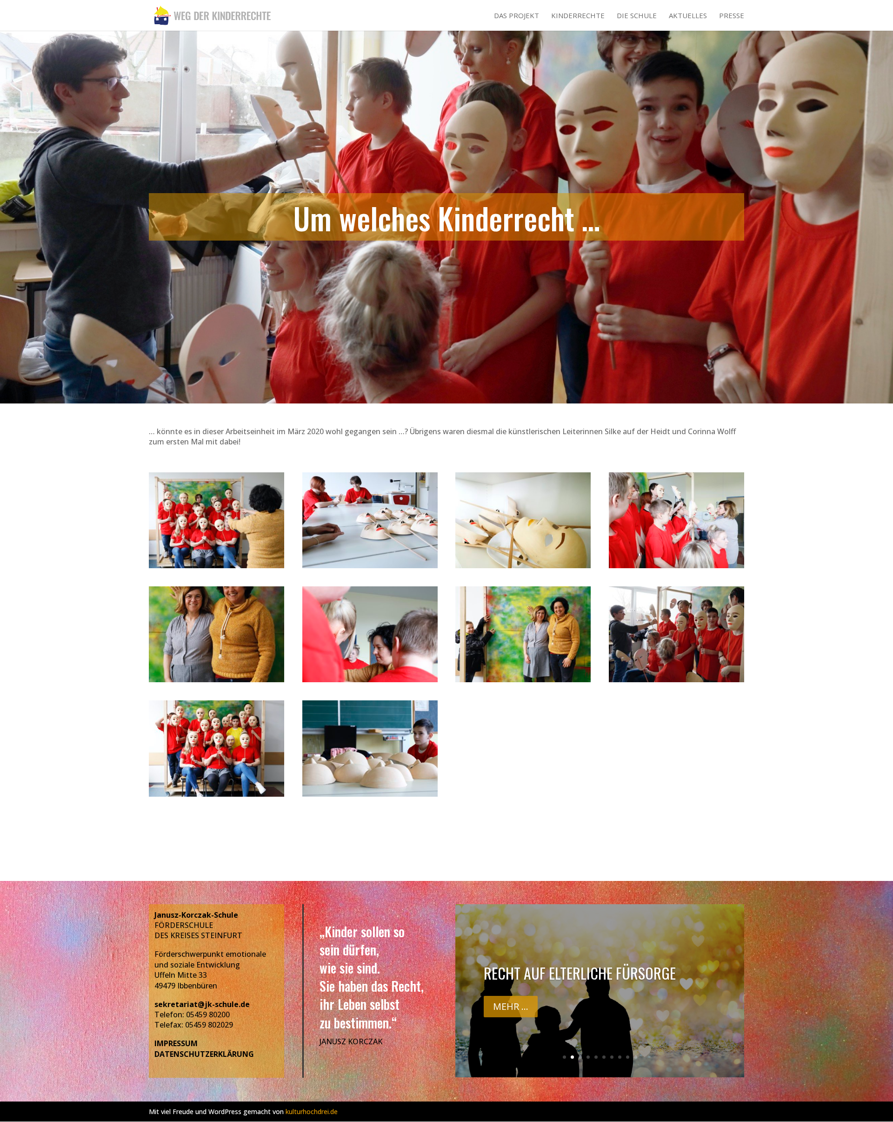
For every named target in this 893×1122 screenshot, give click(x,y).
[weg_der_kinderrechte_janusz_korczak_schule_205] (676, 568)
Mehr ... (510, 1033)
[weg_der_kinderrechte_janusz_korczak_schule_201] (370, 568)
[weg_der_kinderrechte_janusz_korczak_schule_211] (216, 796)
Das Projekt (516, 16)
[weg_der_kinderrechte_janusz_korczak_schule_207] (216, 568)
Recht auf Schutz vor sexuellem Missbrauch (585, 990)
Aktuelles (688, 16)
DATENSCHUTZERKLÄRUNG (204, 1054)
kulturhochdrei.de (312, 1111)
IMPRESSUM (176, 1043)
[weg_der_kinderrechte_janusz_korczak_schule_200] (523, 568)
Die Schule (637, 16)
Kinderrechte (578, 16)
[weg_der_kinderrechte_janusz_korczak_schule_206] (676, 682)
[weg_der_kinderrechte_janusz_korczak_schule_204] (370, 682)
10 (635, 1057)
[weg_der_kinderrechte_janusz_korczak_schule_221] (523, 682)
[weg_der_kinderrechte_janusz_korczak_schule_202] (370, 796)
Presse (731, 16)
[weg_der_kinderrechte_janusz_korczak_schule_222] (216, 682)
